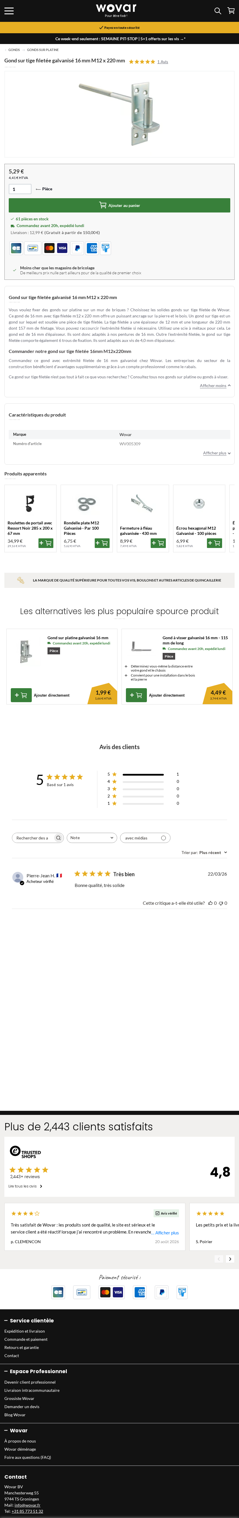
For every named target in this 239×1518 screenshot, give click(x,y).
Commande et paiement (26, 1339)
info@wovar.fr (28, 1505)
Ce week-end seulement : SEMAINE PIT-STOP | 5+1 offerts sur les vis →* (120, 38)
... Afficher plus (165, 1232)
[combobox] (92, 838)
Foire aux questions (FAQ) (27, 1457)
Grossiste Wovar (19, 1398)
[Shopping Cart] (231, 10)
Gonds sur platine (43, 50)
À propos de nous (20, 1440)
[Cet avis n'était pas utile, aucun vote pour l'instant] (221, 903)
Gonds (14, 50)
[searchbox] (32, 838)
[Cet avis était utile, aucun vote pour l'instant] (210, 903)
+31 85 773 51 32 (27, 1511)
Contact (11, 1355)
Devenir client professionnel (30, 1382)
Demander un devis (21, 1406)
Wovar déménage (20, 1449)
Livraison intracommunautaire (31, 1390)
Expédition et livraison (24, 1331)
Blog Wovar (15, 1414)
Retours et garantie (21, 1347)
